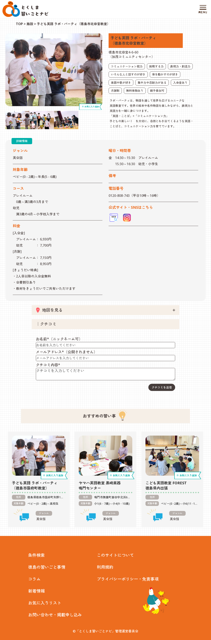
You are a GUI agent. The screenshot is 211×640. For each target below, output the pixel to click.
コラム (34, 579)
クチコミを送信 (162, 387)
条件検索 (36, 555)
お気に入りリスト (44, 603)
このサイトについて (115, 555)
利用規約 (105, 567)
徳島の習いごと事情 (46, 567)
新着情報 (36, 591)
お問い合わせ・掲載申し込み (55, 615)
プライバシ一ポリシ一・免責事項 (128, 579)
